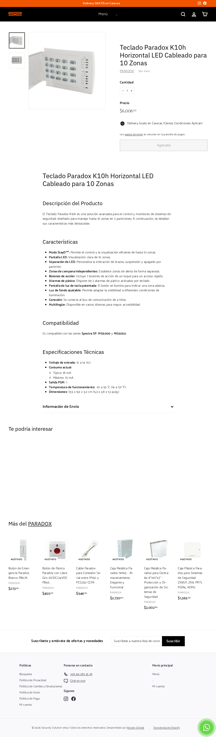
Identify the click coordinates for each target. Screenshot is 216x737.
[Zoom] (67, 70)
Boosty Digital (135, 728)
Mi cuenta (25, 704)
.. (116, 14)
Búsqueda (25, 674)
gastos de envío (134, 134)
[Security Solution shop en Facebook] (73, 699)
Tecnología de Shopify (166, 728)
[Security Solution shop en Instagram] (66, 699)
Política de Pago (29, 698)
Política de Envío (29, 692)
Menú (103, 14)
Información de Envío (61, 407)
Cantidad (127, 82)
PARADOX (127, 71)
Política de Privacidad (32, 680)
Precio (124, 103)
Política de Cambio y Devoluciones (40, 686)
